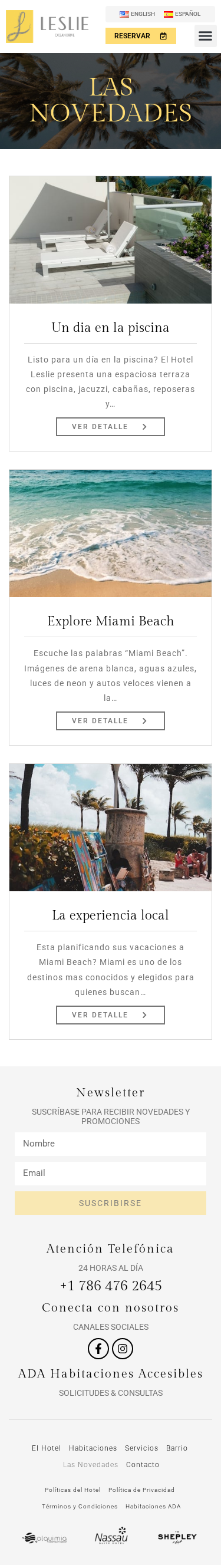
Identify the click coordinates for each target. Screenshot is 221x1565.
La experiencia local (110, 915)
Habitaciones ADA (153, 1506)
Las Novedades (90, 1465)
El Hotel (46, 1448)
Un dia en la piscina (110, 327)
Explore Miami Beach (110, 621)
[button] (205, 36)
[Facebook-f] (98, 1348)
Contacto (143, 1465)
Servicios (142, 1448)
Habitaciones (93, 1448)
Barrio (177, 1448)
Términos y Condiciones (80, 1506)
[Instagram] (122, 1348)
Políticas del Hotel (73, 1490)
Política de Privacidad (141, 1490)
